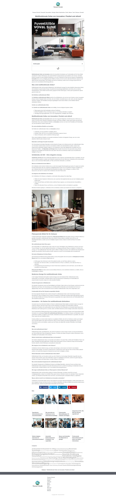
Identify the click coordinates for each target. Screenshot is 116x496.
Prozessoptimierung (69, 459)
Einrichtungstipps (49, 452)
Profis (67, 12)
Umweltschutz (44, 465)
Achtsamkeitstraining (62, 449)
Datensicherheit (43, 450)
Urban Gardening (53, 465)
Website (49, 490)
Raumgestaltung (37, 461)
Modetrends (44, 458)
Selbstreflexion (60, 461)
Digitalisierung (71, 450)
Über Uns (49, 487)
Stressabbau (79, 461)
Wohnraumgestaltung (74, 465)
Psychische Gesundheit (78, 459)
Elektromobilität (58, 452)
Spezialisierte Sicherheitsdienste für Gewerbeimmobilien (37, 414)
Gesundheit (48, 12)
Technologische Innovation (64, 463)
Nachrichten (62, 12)
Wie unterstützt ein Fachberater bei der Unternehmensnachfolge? (52, 414)
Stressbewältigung (40, 463)
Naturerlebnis (79, 458)
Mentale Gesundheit (36, 458)
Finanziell (43, 12)
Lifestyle (54, 12)
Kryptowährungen (59, 456)
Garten (48, 480)
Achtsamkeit (36, 449)
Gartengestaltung (58, 454)
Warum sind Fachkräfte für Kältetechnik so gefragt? (64, 438)
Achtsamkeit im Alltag (48, 449)
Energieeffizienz (69, 452)
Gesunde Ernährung (70, 454)
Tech (74, 12)
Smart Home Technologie (70, 461)
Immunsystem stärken (51, 456)
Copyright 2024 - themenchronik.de (58, 494)
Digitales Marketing (50, 450)
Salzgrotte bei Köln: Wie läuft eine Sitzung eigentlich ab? (78, 412)
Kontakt (82, 12)
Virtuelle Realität (62, 465)
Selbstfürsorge (49, 461)
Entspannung (79, 452)
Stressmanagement (53, 463)
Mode (57, 12)
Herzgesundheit (44, 456)
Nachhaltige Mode (56, 458)
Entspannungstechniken (43, 454)
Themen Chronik (36, 12)
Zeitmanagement (37, 467)
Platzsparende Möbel (60, 459)
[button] (82, 63)
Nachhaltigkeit (69, 458)
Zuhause (77, 12)
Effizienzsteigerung (38, 452)
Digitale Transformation (60, 450)
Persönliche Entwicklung (38, 459)
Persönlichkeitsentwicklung (50, 459)
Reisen (70, 12)
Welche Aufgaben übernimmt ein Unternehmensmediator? (38, 438)
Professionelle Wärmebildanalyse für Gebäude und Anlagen (64, 414)
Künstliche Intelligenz (71, 456)
